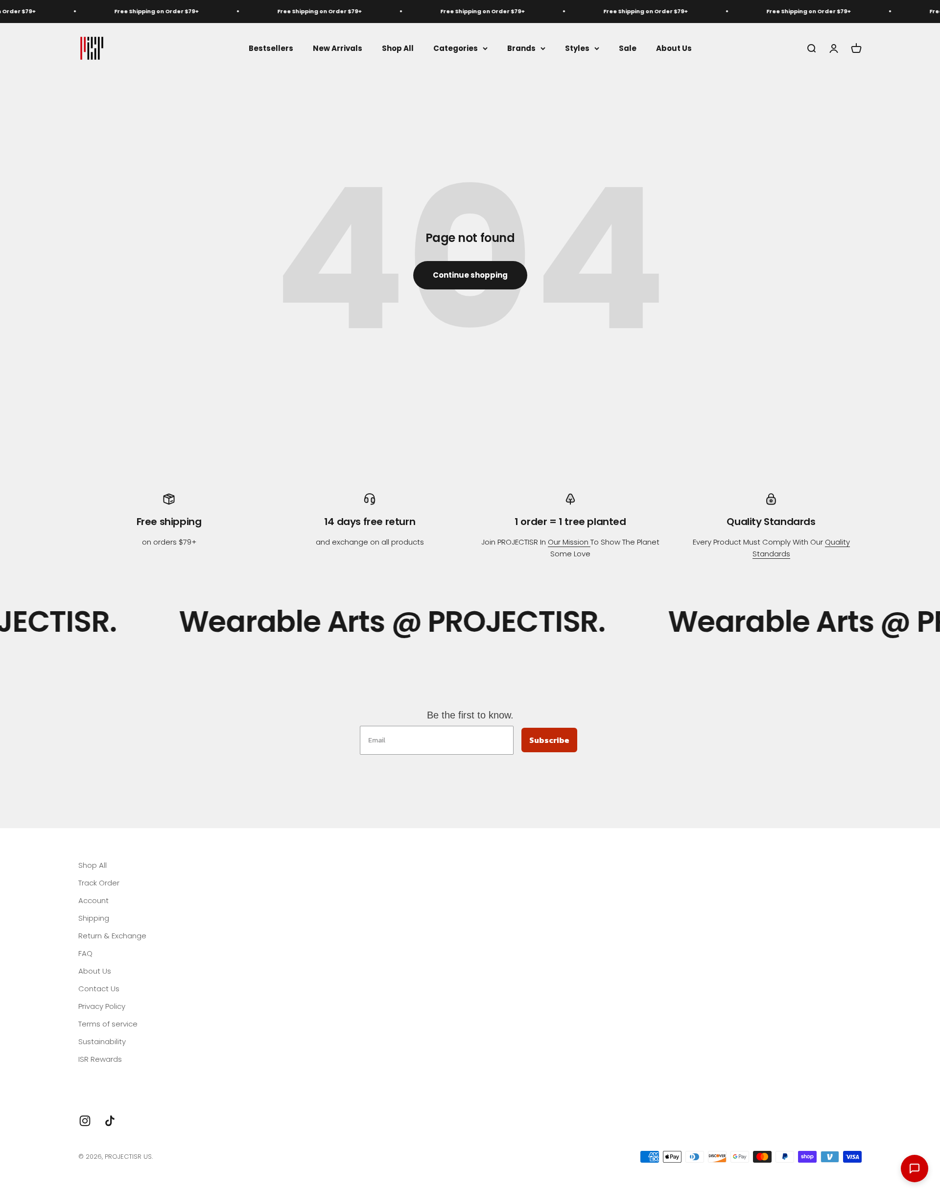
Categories (455, 48)
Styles (577, 48)
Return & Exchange (112, 936)
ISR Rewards (100, 1059)
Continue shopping (470, 275)
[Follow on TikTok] (110, 1120)
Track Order (98, 883)
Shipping (93, 918)
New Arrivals (337, 48)
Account (93, 900)
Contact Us (98, 988)
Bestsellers (271, 48)
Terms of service (108, 1024)
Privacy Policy (101, 1006)
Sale (627, 48)
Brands (521, 48)
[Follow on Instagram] (85, 1120)
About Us (674, 48)
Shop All (398, 48)
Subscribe (549, 740)
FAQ (85, 953)
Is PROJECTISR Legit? (113, 1077)
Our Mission (569, 542)
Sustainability (102, 1041)
